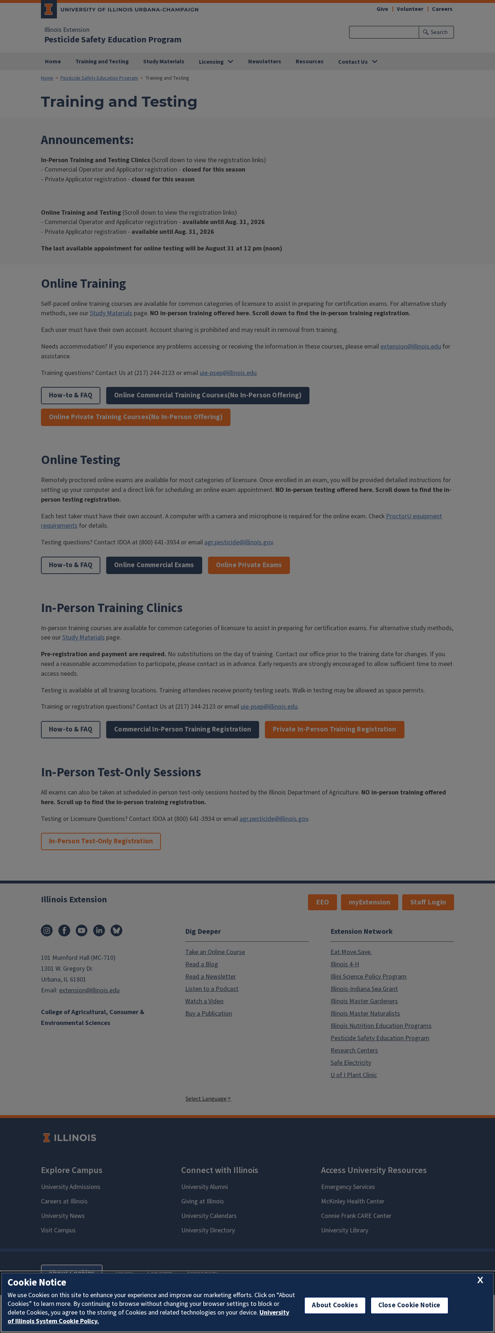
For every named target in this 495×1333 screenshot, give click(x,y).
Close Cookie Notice (409, 1305)
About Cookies (335, 1305)
